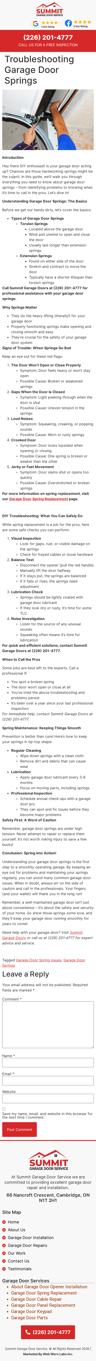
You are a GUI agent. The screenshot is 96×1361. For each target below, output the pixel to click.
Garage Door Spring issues (38, 960)
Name (8, 1055)
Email (8, 1074)
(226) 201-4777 (48, 37)
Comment (12, 999)
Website (9, 1091)
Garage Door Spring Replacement (38, 499)
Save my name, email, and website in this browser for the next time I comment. (47, 1115)
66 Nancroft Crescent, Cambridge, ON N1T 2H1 (48, 1197)
